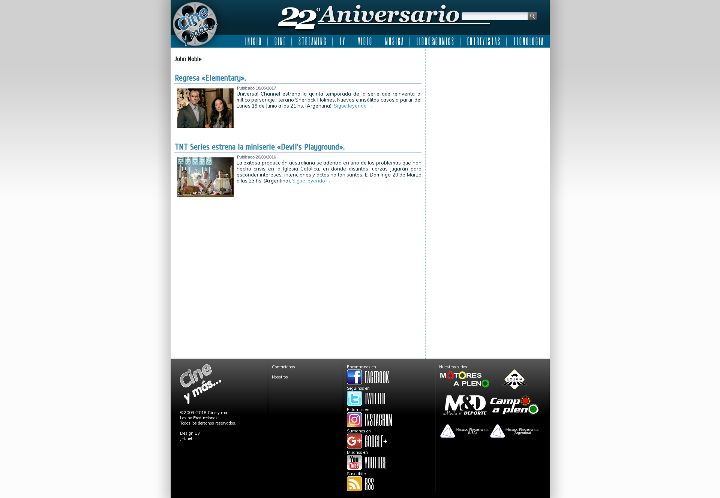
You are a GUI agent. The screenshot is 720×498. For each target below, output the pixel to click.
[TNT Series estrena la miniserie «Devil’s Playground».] (205, 195)
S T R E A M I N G (312, 41)
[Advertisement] (487, 98)
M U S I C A (394, 41)
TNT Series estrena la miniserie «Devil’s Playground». (260, 147)
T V (342, 41)
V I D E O (365, 41)
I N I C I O (253, 41)
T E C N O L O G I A (528, 41)
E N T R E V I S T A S (483, 41)
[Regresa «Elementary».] (205, 126)
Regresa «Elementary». (210, 78)
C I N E (279, 41)
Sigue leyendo (353, 106)
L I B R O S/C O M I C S (435, 41)
